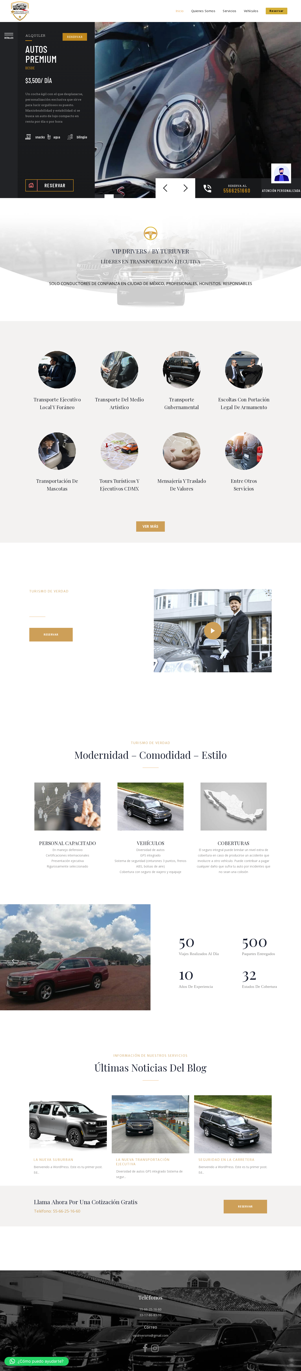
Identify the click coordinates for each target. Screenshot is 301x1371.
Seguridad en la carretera (227, 1160)
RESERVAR (75, 37)
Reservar (276, 11)
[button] (36, 1361)
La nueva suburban (53, 1160)
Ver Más (150, 526)
